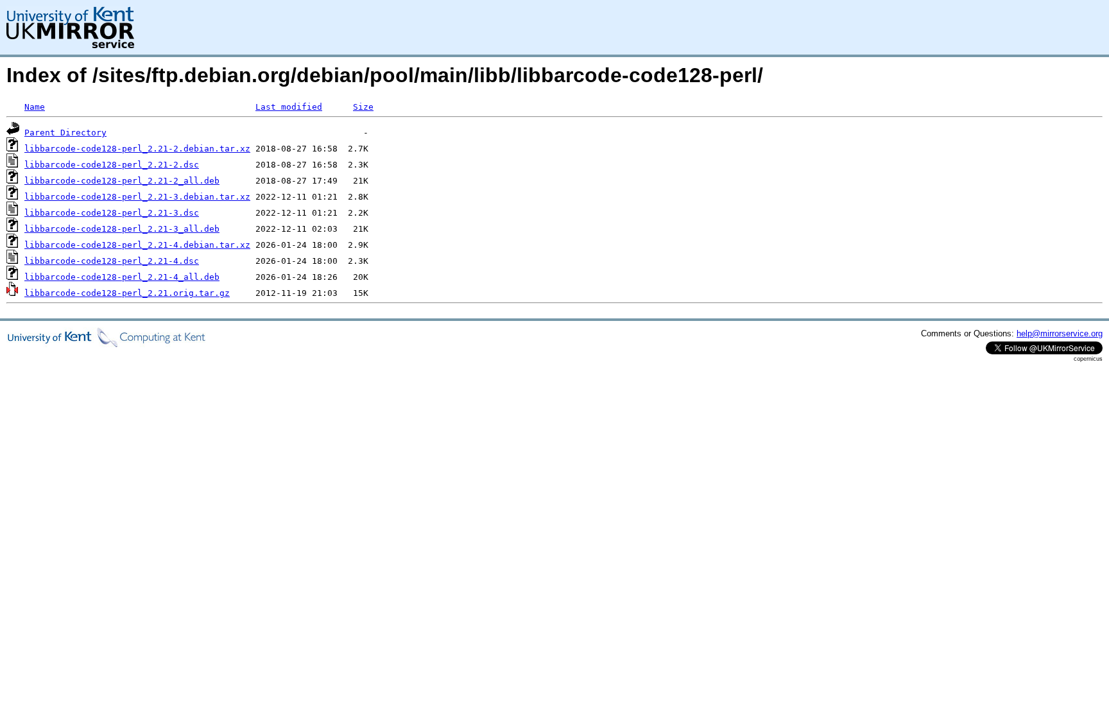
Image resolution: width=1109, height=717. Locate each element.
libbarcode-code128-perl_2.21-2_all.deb (121, 181)
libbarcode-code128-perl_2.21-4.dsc (111, 261)
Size (363, 107)
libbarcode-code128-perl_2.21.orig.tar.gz (127, 293)
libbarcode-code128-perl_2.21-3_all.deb (121, 229)
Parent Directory (65, 132)
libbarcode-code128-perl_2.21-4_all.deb (121, 277)
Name (34, 107)
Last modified (288, 107)
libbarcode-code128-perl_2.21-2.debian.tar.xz (137, 148)
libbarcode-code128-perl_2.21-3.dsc (111, 213)
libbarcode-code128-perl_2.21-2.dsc (111, 164)
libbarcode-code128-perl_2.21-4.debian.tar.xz (137, 245)
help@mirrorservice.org (1060, 333)
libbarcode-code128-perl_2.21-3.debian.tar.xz (137, 197)
